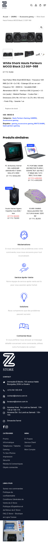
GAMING (14, 17)
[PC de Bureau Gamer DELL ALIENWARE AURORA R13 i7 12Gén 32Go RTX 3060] (13, 152)
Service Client (30, 442)
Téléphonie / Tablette (11, 446)
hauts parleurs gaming (11, 126)
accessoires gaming (25, 123)
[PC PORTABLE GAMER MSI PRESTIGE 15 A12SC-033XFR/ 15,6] (35, 152)
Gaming (6, 449)
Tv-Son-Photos (9, 453)
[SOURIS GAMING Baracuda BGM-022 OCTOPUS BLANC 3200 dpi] (35, 195)
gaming (14, 123)
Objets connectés (10, 467)
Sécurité (6, 460)
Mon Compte (29, 449)
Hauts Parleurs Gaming (21, 118)
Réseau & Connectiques (13, 464)
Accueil (5, 17)
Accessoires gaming (27, 17)
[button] (45, 5)
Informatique (8, 442)
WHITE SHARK (39, 123)
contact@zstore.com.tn (17, 396)
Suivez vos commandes (13, 488)
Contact (27, 446)
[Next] (41, 54)
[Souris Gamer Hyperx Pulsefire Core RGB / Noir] (13, 195)
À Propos (28, 439)
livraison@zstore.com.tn (17, 401)
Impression (7, 457)
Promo (6, 439)
